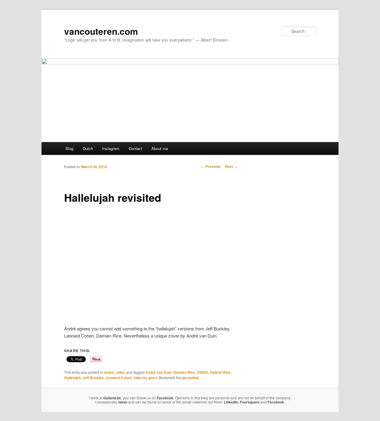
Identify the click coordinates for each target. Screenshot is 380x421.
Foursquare (249, 402)
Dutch (88, 148)
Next (231, 166)
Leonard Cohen (119, 377)
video (120, 372)
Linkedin (231, 402)
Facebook (165, 397)
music (109, 372)
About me (159, 148)
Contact (135, 148)
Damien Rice (184, 372)
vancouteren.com (101, 31)
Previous (211, 166)
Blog (69, 148)
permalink (190, 377)
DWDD (202, 372)
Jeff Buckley (93, 377)
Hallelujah (72, 377)
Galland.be (112, 397)
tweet (122, 402)
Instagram (110, 148)
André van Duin (158, 372)
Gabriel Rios (220, 372)
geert (152, 377)
